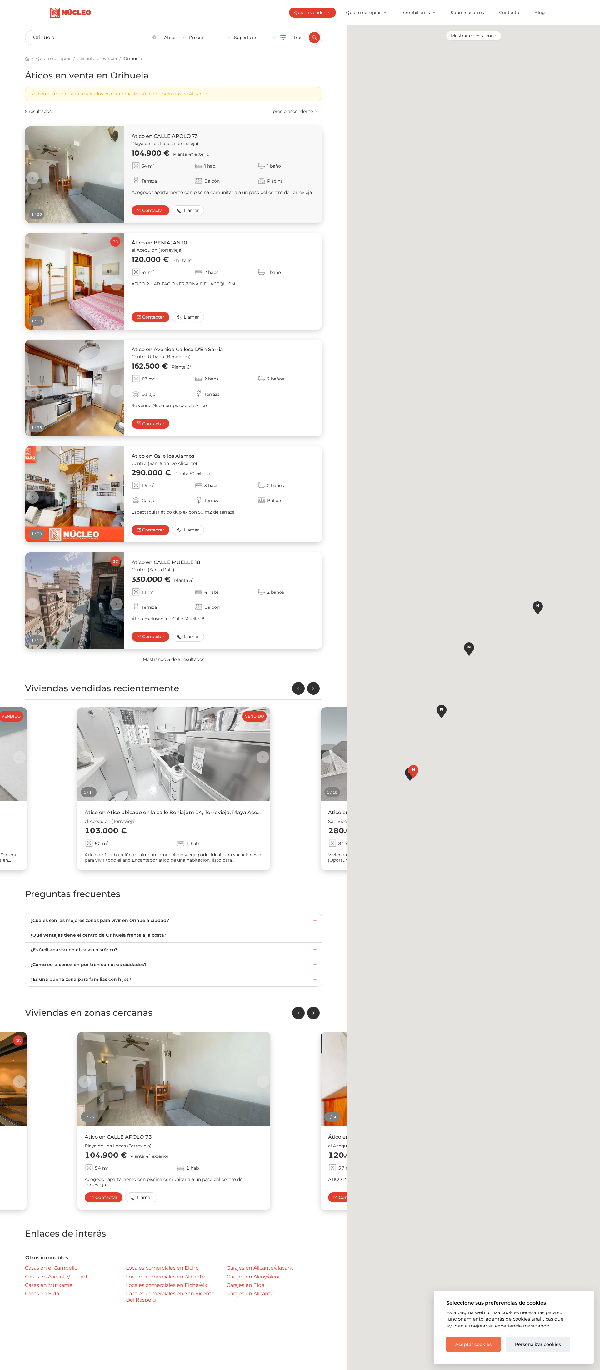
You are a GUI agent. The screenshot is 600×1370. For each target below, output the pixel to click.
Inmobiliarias (416, 12)
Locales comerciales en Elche (162, 1268)
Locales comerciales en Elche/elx (166, 1285)
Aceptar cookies (473, 1344)
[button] (154, 38)
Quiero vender (309, 12)
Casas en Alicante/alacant (56, 1276)
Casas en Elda (42, 1293)
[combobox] (89, 38)
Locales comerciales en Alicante (165, 1276)
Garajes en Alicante (250, 1293)
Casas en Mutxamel (49, 1285)
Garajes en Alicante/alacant (260, 1268)
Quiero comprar (363, 12)
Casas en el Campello (51, 1268)
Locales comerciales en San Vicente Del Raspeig (170, 1296)
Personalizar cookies (538, 1344)
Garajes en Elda (245, 1285)
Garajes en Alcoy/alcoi (253, 1276)
